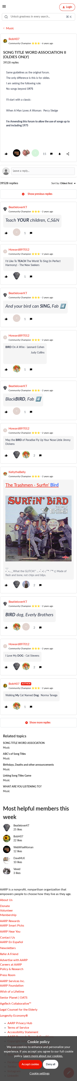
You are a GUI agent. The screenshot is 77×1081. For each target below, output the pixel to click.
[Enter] (6, 17)
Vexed (16, 869)
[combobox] (38, 17)
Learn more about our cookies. (43, 1056)
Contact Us (7, 937)
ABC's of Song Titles (14, 754)
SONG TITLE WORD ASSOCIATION (24, 743)
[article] (38, 221)
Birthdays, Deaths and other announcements (28, 765)
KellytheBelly (17, 472)
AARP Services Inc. (12, 981)
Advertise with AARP (14, 960)
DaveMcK (19, 858)
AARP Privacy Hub (19, 1023)
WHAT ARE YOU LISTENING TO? (22, 786)
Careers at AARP (11, 964)
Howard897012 (19, 249)
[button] (4, 7)
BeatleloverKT (18, 207)
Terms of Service (18, 1027)
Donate (5, 906)
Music (10, 28)
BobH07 (14, 39)
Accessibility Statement (22, 1032)
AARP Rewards (10, 921)
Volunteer (6, 910)
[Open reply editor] (38, 171)
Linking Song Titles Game (17, 775)
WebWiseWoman (23, 847)
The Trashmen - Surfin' (32, 485)
